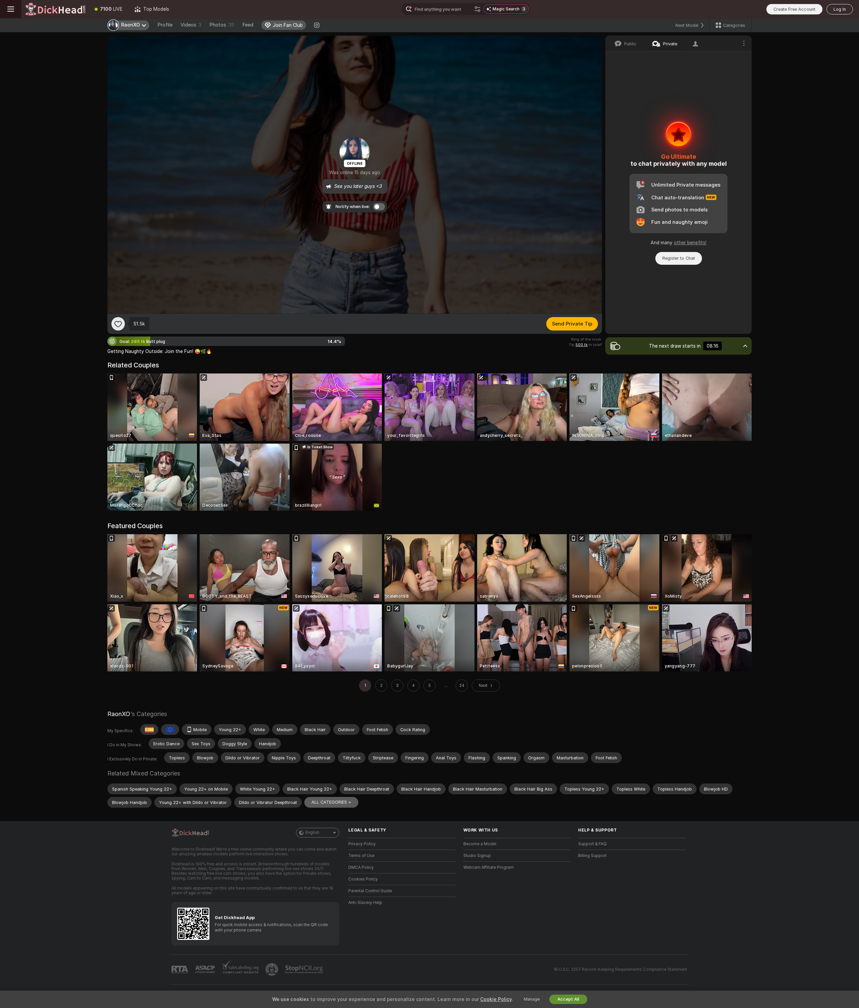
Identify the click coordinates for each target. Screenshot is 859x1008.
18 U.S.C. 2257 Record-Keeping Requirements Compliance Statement (620, 969)
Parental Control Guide (370, 891)
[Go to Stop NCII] (304, 969)
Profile (164, 25)
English (312, 832)
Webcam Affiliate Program (488, 867)
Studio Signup (477, 855)
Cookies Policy (363, 879)
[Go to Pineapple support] (272, 969)
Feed (247, 25)
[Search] (477, 9)
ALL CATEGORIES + (331, 802)
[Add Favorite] (118, 324)
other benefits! (690, 242)
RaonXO (118, 713)
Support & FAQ (592, 844)
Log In (839, 9)
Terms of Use (361, 855)
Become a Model (479, 844)
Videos (191, 25)
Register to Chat (678, 258)
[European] (170, 729)
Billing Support (592, 855)
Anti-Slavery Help (365, 902)
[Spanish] (149, 729)
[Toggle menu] (10, 9)
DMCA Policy (361, 867)
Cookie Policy (496, 999)
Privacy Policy (362, 844)
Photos (221, 25)
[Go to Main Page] (55, 9)
